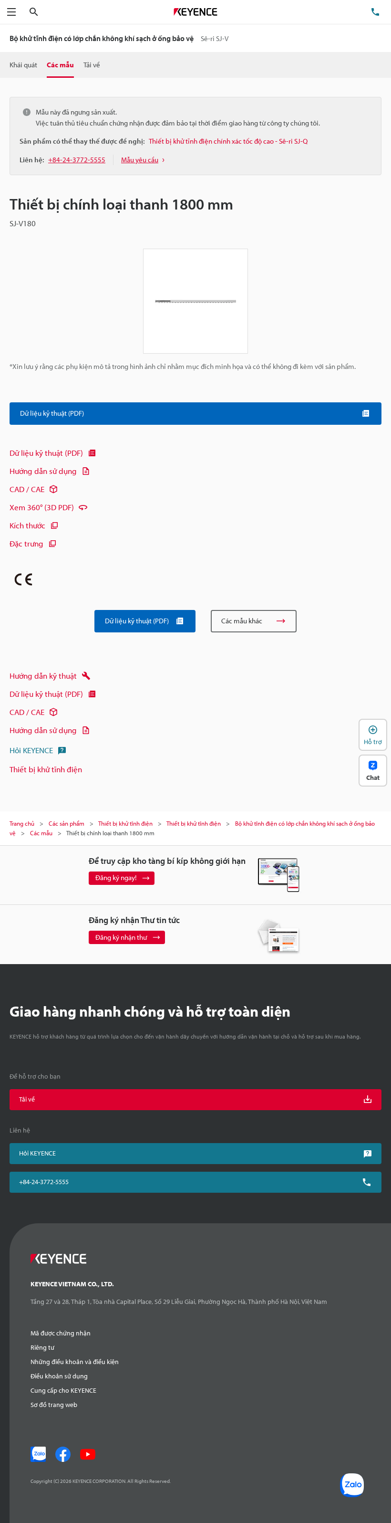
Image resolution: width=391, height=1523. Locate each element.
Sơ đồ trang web (54, 1404)
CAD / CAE (27, 489)
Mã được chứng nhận (61, 1333)
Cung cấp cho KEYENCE (63, 1390)
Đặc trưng (26, 543)
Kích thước (27, 525)
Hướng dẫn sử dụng (43, 471)
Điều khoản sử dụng (59, 1376)
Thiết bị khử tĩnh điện (46, 769)
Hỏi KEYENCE (31, 750)
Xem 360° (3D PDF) (42, 507)
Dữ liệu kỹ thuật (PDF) (46, 453)
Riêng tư (42, 1347)
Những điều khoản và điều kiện (75, 1361)
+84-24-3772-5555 (44, 1181)
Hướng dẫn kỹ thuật (43, 676)
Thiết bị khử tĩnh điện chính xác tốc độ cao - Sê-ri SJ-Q (228, 141)
